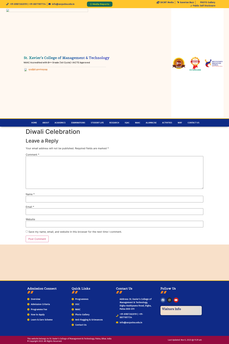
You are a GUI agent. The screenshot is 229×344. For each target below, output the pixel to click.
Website (30, 219)
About (46, 122)
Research (114, 122)
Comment (32, 154)
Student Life (97, 122)
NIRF (180, 122)
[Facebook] (162, 300)
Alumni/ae (151, 122)
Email (30, 207)
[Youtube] (176, 300)
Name (30, 194)
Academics (60, 122)
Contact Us (193, 122)
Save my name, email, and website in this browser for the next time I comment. (75, 231)
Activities (167, 122)
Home (34, 122)
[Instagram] (169, 300)
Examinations (78, 122)
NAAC (137, 122)
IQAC (127, 122)
